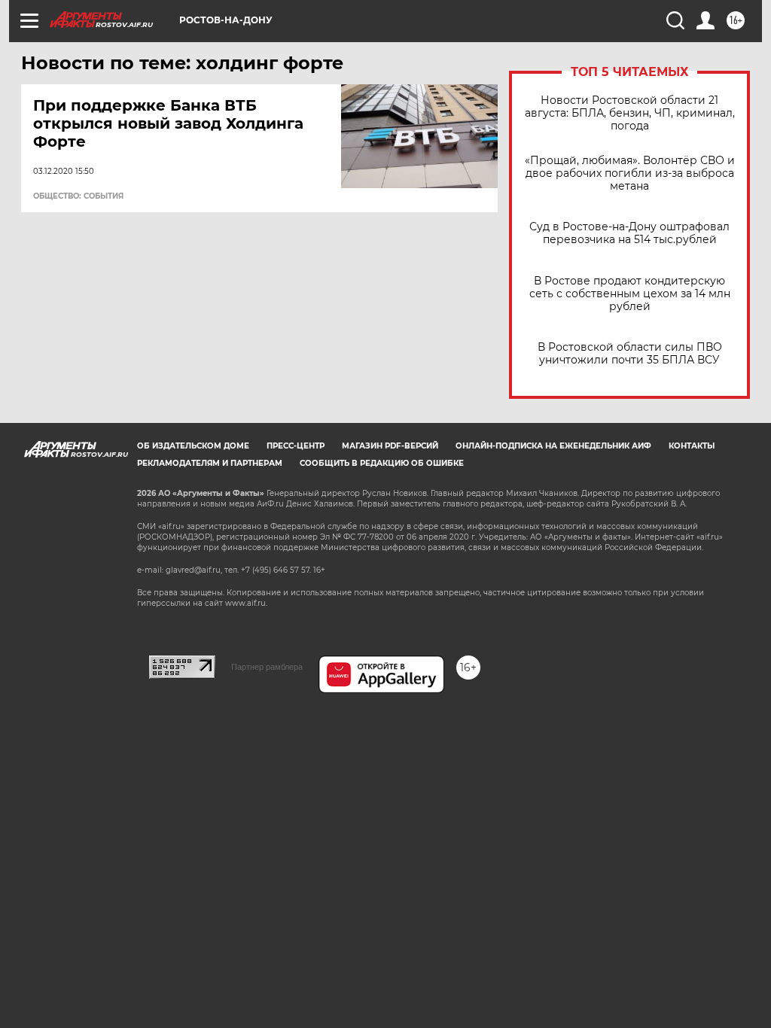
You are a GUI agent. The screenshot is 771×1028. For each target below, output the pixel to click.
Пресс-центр (296, 446)
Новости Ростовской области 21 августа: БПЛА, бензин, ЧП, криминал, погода (630, 113)
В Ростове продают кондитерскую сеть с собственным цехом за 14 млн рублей (629, 294)
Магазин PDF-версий (390, 446)
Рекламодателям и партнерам (209, 463)
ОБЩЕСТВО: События (78, 196)
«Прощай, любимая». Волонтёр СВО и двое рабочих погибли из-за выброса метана (630, 173)
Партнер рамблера (267, 666)
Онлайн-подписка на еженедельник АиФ (553, 446)
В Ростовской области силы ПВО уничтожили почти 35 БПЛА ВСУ (630, 353)
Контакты (692, 446)
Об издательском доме (193, 446)
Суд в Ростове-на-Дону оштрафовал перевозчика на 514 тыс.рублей (629, 233)
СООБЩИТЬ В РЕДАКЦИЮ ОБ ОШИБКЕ (382, 463)
